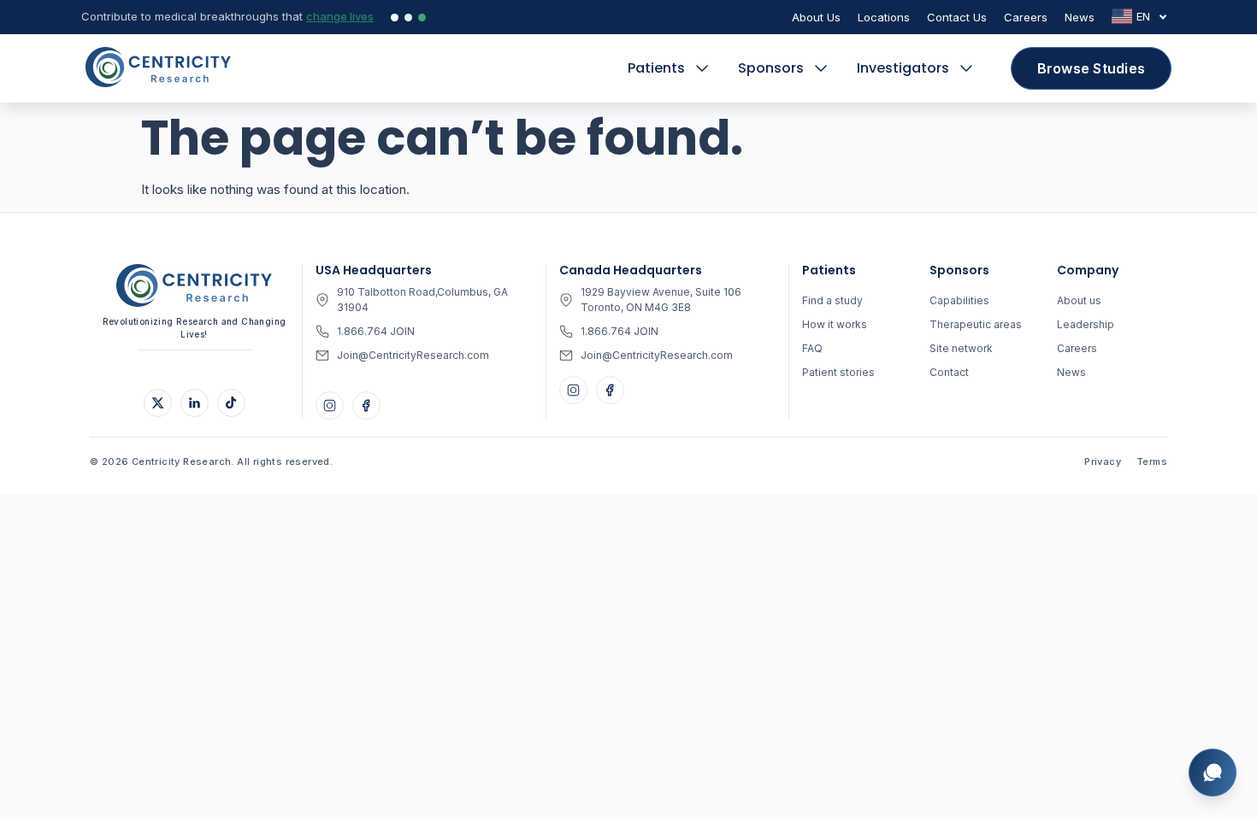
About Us (816, 17)
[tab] (394, 17)
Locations (884, 17)
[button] (670, 68)
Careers (1026, 17)
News (1080, 17)
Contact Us (957, 17)
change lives (340, 16)
